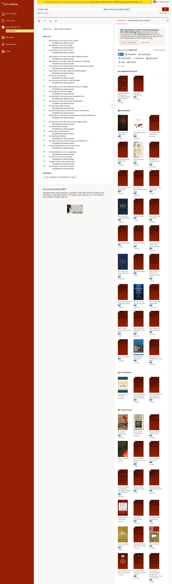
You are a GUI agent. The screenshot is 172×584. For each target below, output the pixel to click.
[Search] (165, 9)
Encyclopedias (125, 372)
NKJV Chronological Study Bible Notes (124, 302)
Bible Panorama (123, 458)
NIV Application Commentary (154, 518)
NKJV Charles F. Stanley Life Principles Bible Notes (154, 274)
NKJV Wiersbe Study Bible (138, 358)
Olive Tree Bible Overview (123, 545)
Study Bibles (125, 111)
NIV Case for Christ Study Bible (124, 188)
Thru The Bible (154, 544)
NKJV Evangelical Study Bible (154, 302)
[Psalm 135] (37, 104)
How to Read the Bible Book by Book (155, 488)
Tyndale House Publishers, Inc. (81, 195)
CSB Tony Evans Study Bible (123, 133)
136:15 (73, 177)
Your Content (145, 20)
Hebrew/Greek (133, 20)
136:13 (47, 177)
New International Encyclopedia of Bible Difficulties (155, 396)
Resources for (127, 50)
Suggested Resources (128, 71)
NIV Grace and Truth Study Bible (123, 217)
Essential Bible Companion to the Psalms (140, 460)
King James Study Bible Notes (123, 160)
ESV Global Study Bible (139, 133)
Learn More (145, 42)
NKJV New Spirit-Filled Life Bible (154, 329)
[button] (160, 2)
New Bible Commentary (138, 94)
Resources (122, 20)
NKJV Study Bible (123, 357)
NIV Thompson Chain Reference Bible (123, 273)
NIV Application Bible (139, 160)
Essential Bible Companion (154, 459)
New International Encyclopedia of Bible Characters (140, 396)
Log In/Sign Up (162, 2)
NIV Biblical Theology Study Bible (154, 161)
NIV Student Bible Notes (139, 244)
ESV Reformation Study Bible (154, 133)
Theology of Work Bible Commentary (140, 545)
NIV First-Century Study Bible (155, 188)
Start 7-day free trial (129, 42)
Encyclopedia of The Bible (123, 395)
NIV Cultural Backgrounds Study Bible (140, 189)
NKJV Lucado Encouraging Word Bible (124, 330)
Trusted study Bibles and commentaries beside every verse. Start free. (95, 2)
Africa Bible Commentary (122, 433)
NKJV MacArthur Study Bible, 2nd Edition (139, 330)
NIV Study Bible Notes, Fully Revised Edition (154, 244)
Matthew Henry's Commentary (123, 518)
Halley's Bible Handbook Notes (139, 488)
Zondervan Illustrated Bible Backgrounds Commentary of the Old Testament (155, 574)
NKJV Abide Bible (139, 271)
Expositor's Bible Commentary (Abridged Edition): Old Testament (124, 96)
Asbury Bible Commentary (138, 433)
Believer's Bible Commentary (154, 433)
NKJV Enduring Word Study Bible (139, 302)
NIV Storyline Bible (124, 243)
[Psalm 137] (112, 104)
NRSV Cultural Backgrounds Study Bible (155, 358)
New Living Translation (52, 189)
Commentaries (126, 410)
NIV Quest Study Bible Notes (154, 217)
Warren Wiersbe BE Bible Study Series (124, 571)
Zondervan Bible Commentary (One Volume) (140, 572)
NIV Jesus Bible (139, 216)
